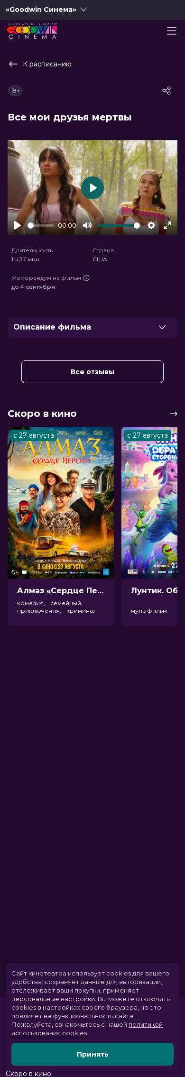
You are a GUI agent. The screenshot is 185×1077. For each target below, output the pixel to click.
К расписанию (47, 64)
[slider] (41, 225)
